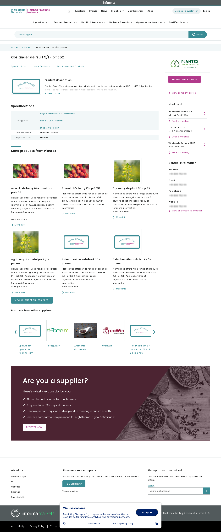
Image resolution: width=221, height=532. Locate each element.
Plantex (26, 47)
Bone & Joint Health (51, 120)
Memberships (135, 10)
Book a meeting (180, 121)
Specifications (19, 66)
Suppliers (79, 10)
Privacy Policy (37, 526)
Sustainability (18, 497)
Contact (15, 486)
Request (184, 79)
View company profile (184, 92)
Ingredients (40, 22)
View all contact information (187, 210)
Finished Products (64, 22)
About (151, 10)
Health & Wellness (92, 22)
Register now (34, 427)
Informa (110, 2)
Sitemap (15, 491)
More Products (42, 66)
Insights (116, 10)
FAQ (13, 481)
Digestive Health (49, 127)
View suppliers (70, 491)
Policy (151, 485)
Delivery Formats (119, 22)
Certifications (177, 22)
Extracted (69, 113)
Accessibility (17, 526)
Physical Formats (50, 113)
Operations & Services (149, 22)
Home (14, 47)
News (104, 10)
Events (93, 10)
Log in (206, 10)
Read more (54, 93)
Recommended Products (70, 66)
